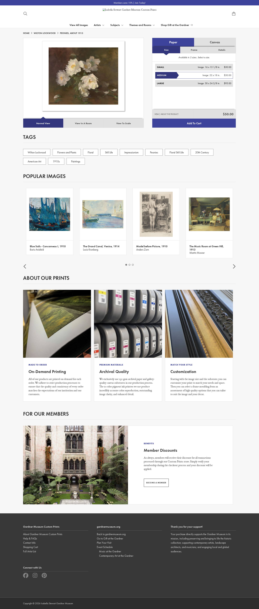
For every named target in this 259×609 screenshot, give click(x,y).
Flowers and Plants (66, 152)
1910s (56, 161)
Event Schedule (105, 547)
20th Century (202, 152)
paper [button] (173, 42)
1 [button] (126, 265)
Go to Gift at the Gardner (110, 538)
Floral (91, 152)
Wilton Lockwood (37, 152)
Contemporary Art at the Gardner (116, 555)
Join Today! (140, 2)
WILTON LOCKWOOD (45, 33)
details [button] (221, 49)
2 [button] (129, 265)
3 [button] (133, 265)
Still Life (109, 152)
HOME (26, 33)
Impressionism (131, 152)
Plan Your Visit (104, 542)
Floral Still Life (177, 152)
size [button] (166, 49)
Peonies (154, 152)
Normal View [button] (43, 123)
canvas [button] (215, 42)
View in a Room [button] (83, 123)
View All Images (79, 25)
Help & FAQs (30, 538)
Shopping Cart (30, 547)
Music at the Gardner (110, 551)
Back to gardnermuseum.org (111, 534)
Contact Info (29, 542)
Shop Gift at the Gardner (175, 25)
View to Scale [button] (123, 123)
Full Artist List (29, 551)
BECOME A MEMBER (156, 482)
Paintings (75, 161)
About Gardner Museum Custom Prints (42, 534)
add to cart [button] (194, 123)
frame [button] (194, 49)
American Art (34, 161)
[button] (194, 67)
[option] (49, 221)
